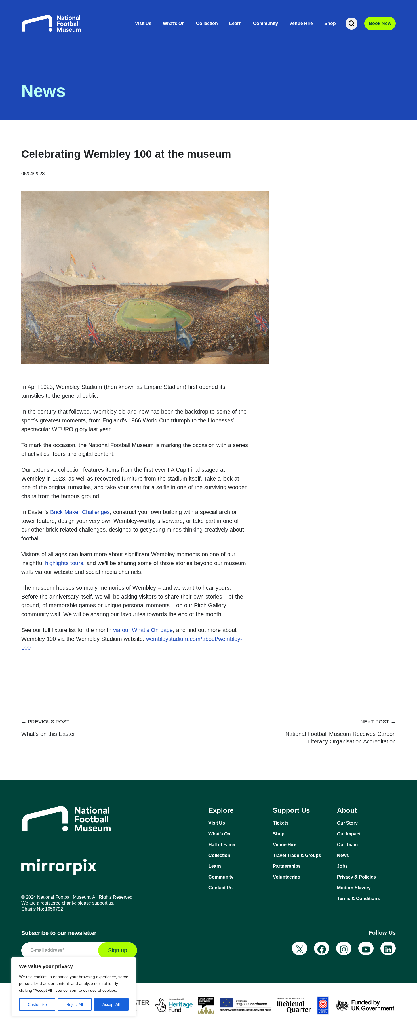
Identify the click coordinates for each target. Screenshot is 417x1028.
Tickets (280, 823)
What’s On (174, 23)
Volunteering (286, 877)
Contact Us (220, 887)
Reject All (74, 1004)
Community (265, 23)
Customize (37, 1004)
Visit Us (143, 23)
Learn (235, 23)
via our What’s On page (143, 630)
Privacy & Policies (356, 877)
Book (380, 23)
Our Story (347, 823)
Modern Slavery (354, 887)
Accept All (111, 1004)
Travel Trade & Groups (297, 855)
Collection (207, 23)
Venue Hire (301, 23)
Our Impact (349, 833)
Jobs (342, 866)
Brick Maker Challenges (80, 512)
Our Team (347, 844)
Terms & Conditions (358, 898)
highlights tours (64, 563)
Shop (330, 23)
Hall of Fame (221, 844)
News (343, 855)
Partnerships (287, 866)
